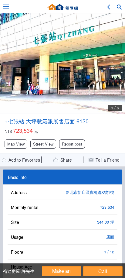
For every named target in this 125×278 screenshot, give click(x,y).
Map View (16, 144)
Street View (43, 144)
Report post (72, 144)
